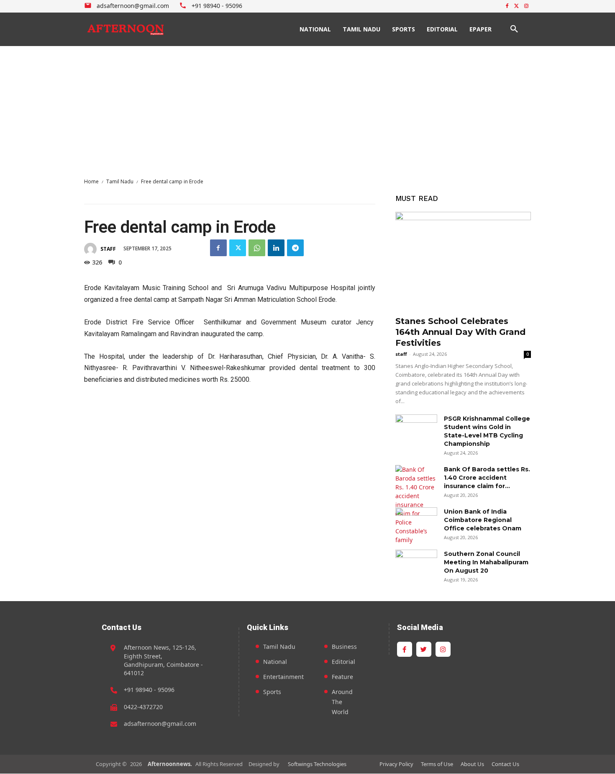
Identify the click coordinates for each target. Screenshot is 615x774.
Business (344, 647)
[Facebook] (507, 6)
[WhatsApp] (257, 247)
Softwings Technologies (317, 764)
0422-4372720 (143, 707)
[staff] (91, 249)
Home (91, 181)
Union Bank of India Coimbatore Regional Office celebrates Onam (482, 520)
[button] (514, 29)
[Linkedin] (276, 247)
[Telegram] (295, 247)
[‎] (126, 29)
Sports (272, 692)
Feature (342, 677)
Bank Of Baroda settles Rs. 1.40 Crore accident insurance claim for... (487, 477)
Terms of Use (437, 764)
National (275, 662)
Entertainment (283, 677)
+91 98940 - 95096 (149, 690)
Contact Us (505, 764)
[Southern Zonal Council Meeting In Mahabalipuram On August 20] (416, 564)
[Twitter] (516, 6)
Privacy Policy (396, 764)
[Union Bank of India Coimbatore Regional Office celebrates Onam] (416, 522)
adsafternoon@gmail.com (160, 724)
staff (108, 248)
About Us (472, 764)
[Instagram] (526, 6)
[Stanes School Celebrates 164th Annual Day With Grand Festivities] (463, 261)
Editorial (343, 662)
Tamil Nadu (119, 181)
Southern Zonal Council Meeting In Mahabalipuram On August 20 (486, 562)
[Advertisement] (307, 108)
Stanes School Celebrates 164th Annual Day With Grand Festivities (460, 332)
